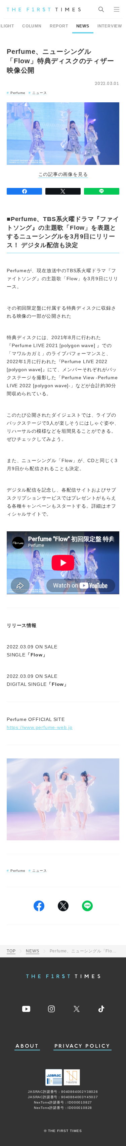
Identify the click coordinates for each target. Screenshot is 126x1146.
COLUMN (32, 26)
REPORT (59, 26)
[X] (63, 191)
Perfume (17, 93)
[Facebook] (24, 191)
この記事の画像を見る (63, 174)
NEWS (82, 26)
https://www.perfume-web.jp (40, 727)
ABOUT (27, 1046)
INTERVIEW (109, 26)
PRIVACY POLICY (82, 1046)
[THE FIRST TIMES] (44, 9)
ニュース (39, 93)
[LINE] (101, 191)
